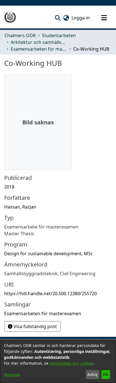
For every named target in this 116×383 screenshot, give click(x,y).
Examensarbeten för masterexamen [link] (39, 49)
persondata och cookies (72, 363)
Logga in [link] (81, 18)
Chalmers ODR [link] (20, 35)
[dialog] (58, 361)
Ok (105, 374)
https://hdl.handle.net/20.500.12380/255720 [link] (50, 293)
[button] (57, 17)
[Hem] (10, 17)
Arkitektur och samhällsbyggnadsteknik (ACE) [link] (39, 42)
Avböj (92, 374)
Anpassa (12, 374)
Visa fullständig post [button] (34, 326)
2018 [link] (9, 187)
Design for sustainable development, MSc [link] (48, 253)
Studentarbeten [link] (59, 35)
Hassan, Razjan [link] (20, 207)
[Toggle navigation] (104, 17)
